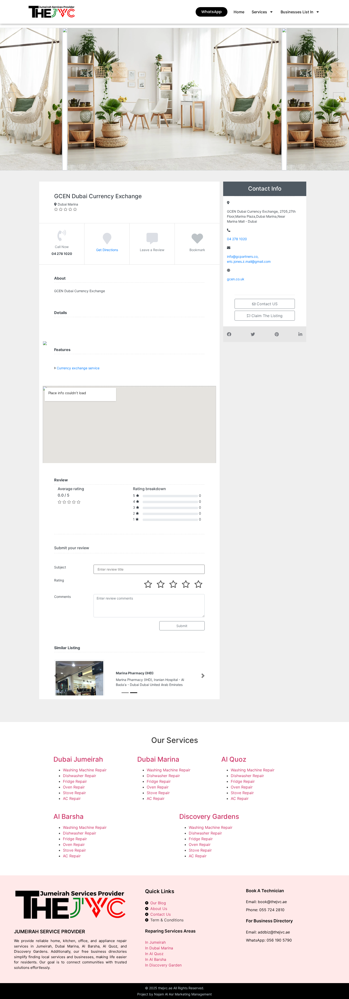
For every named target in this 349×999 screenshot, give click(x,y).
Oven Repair (74, 787)
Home (239, 11)
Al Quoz (233, 759)
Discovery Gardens (209, 817)
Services (259, 11)
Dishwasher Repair (79, 776)
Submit (181, 626)
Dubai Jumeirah (78, 759)
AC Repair (72, 799)
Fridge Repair (75, 781)
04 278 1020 (237, 239)
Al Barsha (68, 817)
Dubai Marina (158, 759)
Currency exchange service (78, 368)
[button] (56, 676)
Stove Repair (74, 793)
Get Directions (107, 250)
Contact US (266, 303)
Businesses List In (297, 11)
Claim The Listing (266, 315)
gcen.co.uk (235, 279)
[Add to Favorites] (197, 241)
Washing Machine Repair (85, 770)
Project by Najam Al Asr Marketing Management (174, 995)
